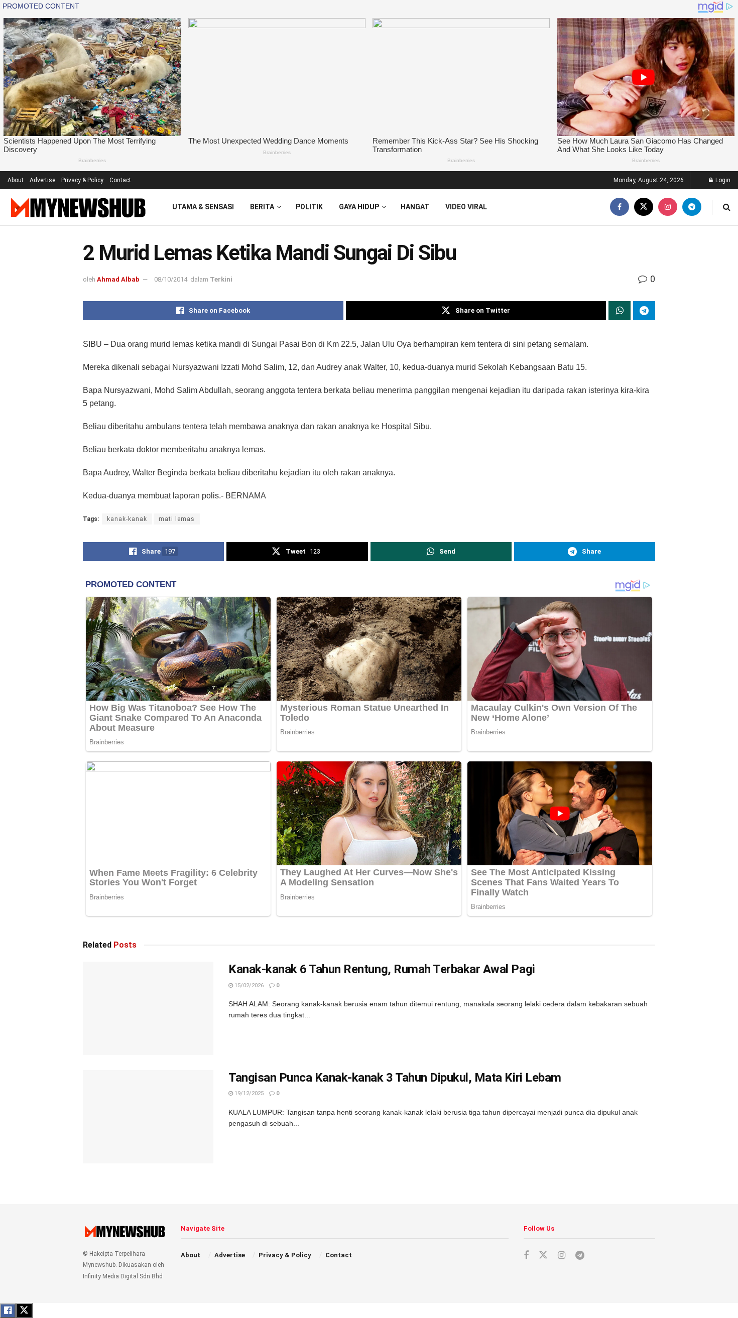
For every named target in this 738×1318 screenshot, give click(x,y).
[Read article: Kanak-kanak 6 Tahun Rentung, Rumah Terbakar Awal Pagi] (148, 1008)
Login (722, 180)
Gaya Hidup (359, 207)
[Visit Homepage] (77, 207)
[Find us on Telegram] (691, 207)
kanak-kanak (127, 518)
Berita (262, 207)
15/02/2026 (248, 985)
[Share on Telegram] (644, 310)
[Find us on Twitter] (643, 207)
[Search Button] (726, 207)
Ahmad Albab (118, 279)
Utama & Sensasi (203, 207)
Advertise (42, 180)
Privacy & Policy (82, 180)
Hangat (415, 207)
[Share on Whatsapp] (619, 310)
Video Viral (466, 207)
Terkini (221, 279)
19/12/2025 (248, 1093)
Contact (120, 180)
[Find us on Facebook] (619, 207)
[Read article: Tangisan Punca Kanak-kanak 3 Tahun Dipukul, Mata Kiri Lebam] (148, 1116)
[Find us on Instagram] (667, 207)
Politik (309, 207)
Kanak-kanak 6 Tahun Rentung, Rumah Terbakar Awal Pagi (381, 969)
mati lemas (177, 518)
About (16, 180)
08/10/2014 (170, 279)
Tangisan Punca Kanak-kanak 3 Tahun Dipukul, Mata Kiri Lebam (394, 1078)
